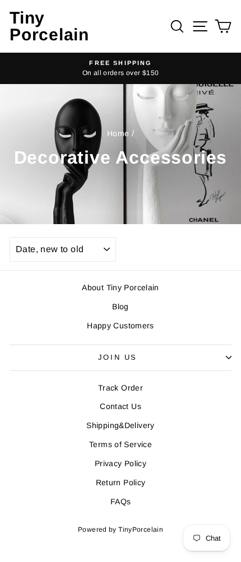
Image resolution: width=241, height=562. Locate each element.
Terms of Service (120, 444)
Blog (120, 306)
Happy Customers (120, 325)
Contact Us (120, 406)
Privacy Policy (120, 463)
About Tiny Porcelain (120, 287)
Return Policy (121, 482)
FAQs (120, 501)
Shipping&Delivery (120, 425)
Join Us (117, 357)
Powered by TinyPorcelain (120, 529)
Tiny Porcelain (49, 26)
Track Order (120, 387)
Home (118, 133)
